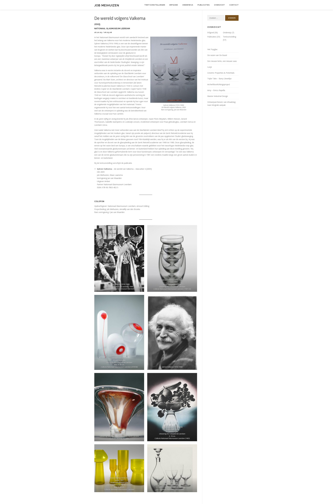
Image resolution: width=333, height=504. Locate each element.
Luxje (209, 67)
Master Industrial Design (217, 96)
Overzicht (219, 5)
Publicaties (204, 5)
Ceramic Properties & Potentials (220, 73)
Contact (234, 5)
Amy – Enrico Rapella (216, 90)
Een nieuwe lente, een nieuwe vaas (222, 61)
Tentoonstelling (229, 36)
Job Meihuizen (106, 5)
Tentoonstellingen (154, 5)
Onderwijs (187, 5)
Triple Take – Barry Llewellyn (219, 78)
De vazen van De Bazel (217, 55)
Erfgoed (173, 5)
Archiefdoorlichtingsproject (218, 84)
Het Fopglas (212, 49)
